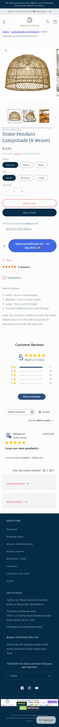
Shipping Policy (16, 483)
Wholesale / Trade (16, 558)
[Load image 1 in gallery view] (14, 116)
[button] (4, 21)
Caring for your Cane (18, 573)
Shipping (17, 154)
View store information (18, 228)
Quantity (6, 185)
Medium (25, 177)
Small (9, 177)
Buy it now (29, 212)
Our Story (12, 566)
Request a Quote (15, 551)
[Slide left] (3, 117)
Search (10, 580)
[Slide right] (55, 117)
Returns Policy (15, 501)
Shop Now (12, 529)
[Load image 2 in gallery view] (29, 116)
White (26, 164)
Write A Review (31, 396)
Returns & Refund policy (20, 543)
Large (41, 177)
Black (41, 164)
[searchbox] (17, 412)
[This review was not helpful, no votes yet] (50, 470)
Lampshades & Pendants (25, 31)
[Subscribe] (48, 676)
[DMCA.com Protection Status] (29, 708)
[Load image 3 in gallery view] (44, 116)
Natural (10, 164)
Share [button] (9, 260)
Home (5, 31)
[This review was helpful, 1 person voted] (44, 470)
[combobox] (41, 420)
